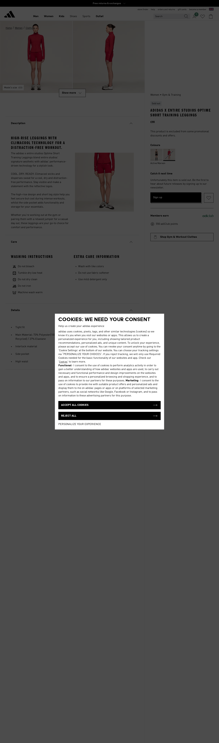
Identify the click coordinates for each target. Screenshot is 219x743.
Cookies (63, 362)
